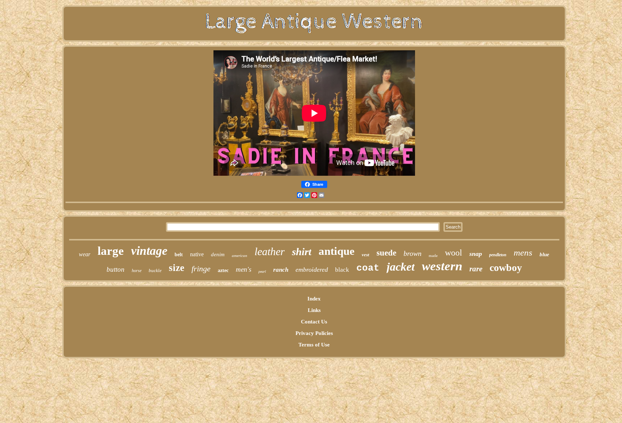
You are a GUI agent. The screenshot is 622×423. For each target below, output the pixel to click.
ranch (280, 269)
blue (544, 254)
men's (243, 269)
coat (367, 268)
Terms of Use (314, 345)
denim (218, 254)
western (442, 266)
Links (314, 310)
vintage (149, 250)
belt (179, 254)
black (342, 269)
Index (314, 299)
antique (337, 251)
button (116, 269)
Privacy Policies (314, 333)
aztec (223, 270)
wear (84, 254)
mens (523, 252)
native (197, 254)
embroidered (312, 269)
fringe (201, 268)
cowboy (506, 267)
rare (475, 269)
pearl (262, 271)
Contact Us (314, 322)
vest (365, 254)
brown (413, 253)
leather (269, 251)
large (111, 250)
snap (475, 253)
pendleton (497, 254)
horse (136, 270)
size (176, 267)
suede (386, 252)
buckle (155, 270)
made (433, 255)
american (239, 255)
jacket (401, 266)
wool (453, 252)
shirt (301, 251)
